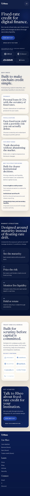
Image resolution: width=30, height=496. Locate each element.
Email (3, 480)
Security (4, 471)
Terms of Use (5, 491)
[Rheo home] (12, 4)
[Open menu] (27, 4)
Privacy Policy (14, 491)
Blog (2, 465)
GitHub (3, 468)
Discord (3, 486)
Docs (3, 462)
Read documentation (12, 423)
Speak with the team (10, 43)
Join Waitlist (8, 37)
